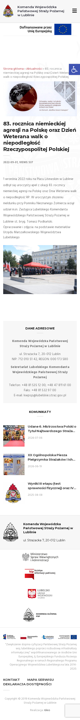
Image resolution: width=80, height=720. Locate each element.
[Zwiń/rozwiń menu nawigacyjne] (74, 11)
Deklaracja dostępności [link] (27, 684)
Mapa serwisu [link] (40, 680)
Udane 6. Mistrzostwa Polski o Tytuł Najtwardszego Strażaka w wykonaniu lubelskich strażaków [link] (52, 428)
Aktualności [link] (34, 68)
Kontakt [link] (11, 680)
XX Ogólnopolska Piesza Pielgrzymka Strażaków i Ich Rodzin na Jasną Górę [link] (50, 457)
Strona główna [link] (13, 68)
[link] (74, 69)
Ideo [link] (47, 710)
